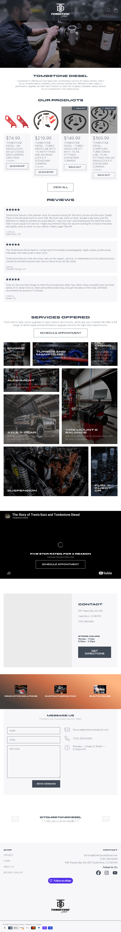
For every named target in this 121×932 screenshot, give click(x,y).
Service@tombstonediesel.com (90, 729)
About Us (9, 866)
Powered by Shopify (33, 924)
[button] (5, 10)
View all (60, 187)
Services (8, 855)
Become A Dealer (13, 872)
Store (7, 860)
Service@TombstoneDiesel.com (100, 855)
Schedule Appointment (60, 333)
